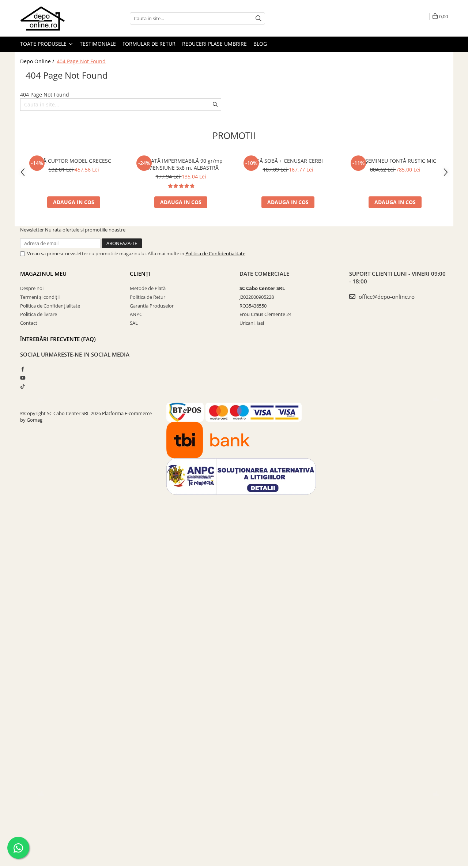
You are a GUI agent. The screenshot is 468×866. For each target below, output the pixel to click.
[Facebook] (22, 369)
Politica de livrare (38, 314)
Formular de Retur (149, 43)
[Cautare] (258, 18)
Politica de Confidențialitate (50, 305)
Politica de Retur (147, 297)
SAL (134, 323)
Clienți (140, 273)
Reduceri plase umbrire (214, 43)
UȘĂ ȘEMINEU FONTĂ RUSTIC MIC (395, 160)
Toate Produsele (44, 43)
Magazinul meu (43, 273)
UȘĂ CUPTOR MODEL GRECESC (74, 160)
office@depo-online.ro (386, 296)
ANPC (136, 314)
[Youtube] (22, 377)
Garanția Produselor (152, 305)
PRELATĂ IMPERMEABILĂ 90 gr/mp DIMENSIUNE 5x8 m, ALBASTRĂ (181, 164)
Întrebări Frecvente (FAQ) (58, 339)
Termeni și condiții (40, 297)
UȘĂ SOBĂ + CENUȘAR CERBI (288, 160)
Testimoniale (98, 43)
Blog (260, 43)
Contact (28, 323)
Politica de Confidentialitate (215, 253)
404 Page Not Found (81, 61)
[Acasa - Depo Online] (56, 18)
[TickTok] (22, 386)
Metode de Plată (148, 288)
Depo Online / (38, 61)
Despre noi (32, 288)
